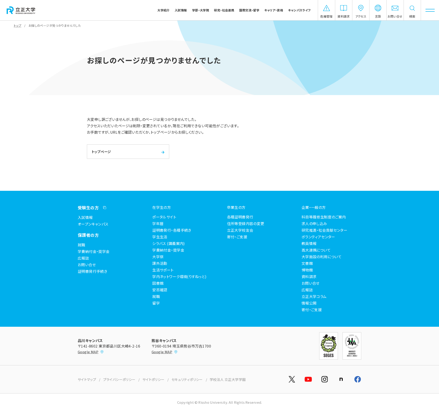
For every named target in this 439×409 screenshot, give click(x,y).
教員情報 (309, 243)
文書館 (307, 263)
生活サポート (163, 270)
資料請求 (309, 276)
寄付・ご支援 (237, 236)
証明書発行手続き (92, 271)
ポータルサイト (164, 217)
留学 (156, 303)
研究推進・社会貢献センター (324, 230)
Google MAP (88, 351)
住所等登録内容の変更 (245, 223)
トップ (17, 25)
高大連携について (316, 250)
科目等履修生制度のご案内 (324, 217)
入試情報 (85, 217)
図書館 (157, 283)
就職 (81, 244)
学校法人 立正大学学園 (228, 379)
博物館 (307, 270)
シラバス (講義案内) (168, 243)
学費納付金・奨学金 (94, 251)
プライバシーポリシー (119, 379)
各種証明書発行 (240, 217)
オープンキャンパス (93, 224)
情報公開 (309, 303)
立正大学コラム (314, 296)
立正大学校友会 (240, 230)
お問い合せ (87, 264)
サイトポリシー (153, 379)
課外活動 (159, 263)
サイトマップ (87, 379)
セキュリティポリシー (187, 379)
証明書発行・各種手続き (171, 230)
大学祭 (157, 256)
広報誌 (83, 258)
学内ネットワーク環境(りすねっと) (179, 276)
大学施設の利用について (322, 256)
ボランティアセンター (318, 236)
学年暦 (157, 223)
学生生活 (159, 236)
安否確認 (159, 289)
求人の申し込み (314, 223)
